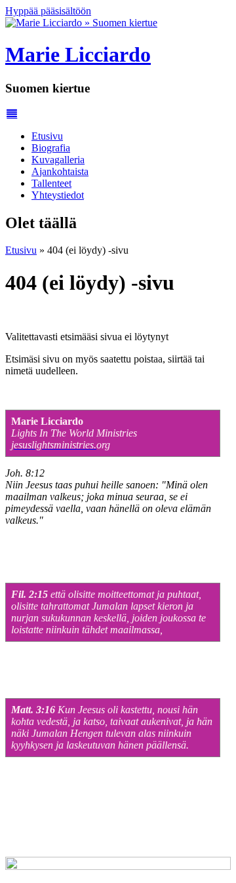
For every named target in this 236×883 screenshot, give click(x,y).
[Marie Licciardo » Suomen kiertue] (81, 22)
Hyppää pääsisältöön (48, 10)
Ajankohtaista (59, 171)
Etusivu (47, 136)
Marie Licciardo (78, 54)
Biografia (50, 147)
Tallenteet (51, 183)
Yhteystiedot (57, 195)
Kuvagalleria (58, 159)
